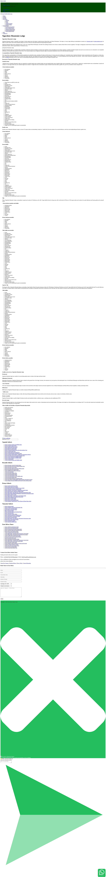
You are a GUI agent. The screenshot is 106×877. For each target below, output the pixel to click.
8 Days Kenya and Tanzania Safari (11, 500)
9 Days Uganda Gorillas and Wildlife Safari (13, 444)
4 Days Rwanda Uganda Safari (11, 542)
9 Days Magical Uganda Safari (11, 447)
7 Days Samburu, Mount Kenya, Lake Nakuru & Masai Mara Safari (18, 501)
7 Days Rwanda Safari (9, 471)
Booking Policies (12, 563)
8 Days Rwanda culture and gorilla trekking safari (14, 468)
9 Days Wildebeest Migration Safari (12, 526)
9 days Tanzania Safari (9, 506)
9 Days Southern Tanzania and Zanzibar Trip (13, 507)
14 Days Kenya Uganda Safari (11, 546)
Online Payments (6, 5)
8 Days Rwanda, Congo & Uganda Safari (13, 465)
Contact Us (5, 33)
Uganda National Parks (9, 26)
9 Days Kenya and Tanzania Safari (11, 528)
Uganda (4, 17)
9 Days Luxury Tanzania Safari (11, 508)
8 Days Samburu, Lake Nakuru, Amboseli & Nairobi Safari (16, 490)
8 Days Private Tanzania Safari (11, 517)
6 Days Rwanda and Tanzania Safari (12, 539)
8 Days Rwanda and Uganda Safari (12, 469)
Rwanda (4, 18)
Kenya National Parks (9, 28)
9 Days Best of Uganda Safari (10, 449)
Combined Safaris (8, 23)
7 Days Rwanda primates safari (11, 474)
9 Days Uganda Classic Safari (10, 445)
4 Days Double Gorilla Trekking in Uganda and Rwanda (16, 543)
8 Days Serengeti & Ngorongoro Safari (12, 516)
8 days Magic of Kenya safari (10, 494)
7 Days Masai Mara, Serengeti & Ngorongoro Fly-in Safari (16, 534)
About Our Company (4, 563)
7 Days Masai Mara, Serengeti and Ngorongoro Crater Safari (16, 533)
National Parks (6, 25)
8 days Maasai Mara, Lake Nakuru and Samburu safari (15, 495)
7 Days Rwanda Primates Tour (11, 472)
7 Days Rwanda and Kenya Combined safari (13, 478)
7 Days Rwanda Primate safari (11, 477)
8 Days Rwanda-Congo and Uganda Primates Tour (15, 455)
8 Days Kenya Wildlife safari (10, 497)
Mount (7, 57)
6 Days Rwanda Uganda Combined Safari (13, 536)
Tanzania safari (90, 41)
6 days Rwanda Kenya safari (10, 537)
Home (4, 15)
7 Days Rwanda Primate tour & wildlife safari (14, 476)
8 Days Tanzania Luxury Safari (11, 514)
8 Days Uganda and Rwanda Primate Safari (13, 529)
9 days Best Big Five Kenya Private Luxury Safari (14, 488)
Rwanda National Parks (10, 30)
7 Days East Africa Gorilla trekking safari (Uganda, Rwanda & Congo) (18, 479)
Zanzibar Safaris (8, 24)
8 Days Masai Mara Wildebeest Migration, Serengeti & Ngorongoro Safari (19, 493)
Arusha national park (98, 41)
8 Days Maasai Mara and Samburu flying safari (14, 496)
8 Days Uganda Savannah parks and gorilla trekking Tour (16, 450)
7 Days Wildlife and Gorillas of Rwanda (12, 470)
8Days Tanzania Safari (9, 510)
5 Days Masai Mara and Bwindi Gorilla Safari (14, 541)
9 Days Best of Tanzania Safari (11, 509)
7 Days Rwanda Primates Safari (11, 475)
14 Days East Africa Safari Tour (11, 547)
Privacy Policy (19, 563)
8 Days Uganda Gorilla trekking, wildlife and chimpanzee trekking (18, 454)
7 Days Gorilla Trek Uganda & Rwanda (12, 535)
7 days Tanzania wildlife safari (11, 521)
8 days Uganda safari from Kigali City (12, 452)
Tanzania (7, 20)
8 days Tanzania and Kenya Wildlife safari (13, 489)
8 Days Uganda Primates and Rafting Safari (13, 453)
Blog (4, 10)
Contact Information (27, 563)
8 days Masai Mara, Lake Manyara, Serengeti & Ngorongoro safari (18, 492)
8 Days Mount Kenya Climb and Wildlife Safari (14, 491)
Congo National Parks (9, 31)
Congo (6, 22)
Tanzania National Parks (10, 29)
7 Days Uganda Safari (9, 458)
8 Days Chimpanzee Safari (10, 520)
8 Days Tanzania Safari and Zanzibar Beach (13, 511)
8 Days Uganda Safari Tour (10, 451)
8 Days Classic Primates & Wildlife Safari (13, 457)
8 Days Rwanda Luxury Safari (11, 467)
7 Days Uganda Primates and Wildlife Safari (13, 460)
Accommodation (6, 9)
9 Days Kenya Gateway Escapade (11, 486)
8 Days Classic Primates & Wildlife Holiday (13, 456)
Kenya (6, 21)
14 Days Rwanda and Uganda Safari (12, 545)
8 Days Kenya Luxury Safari (10, 499)
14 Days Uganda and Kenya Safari (11, 544)
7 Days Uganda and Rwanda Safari (12, 532)
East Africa (5, 19)
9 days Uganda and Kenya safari (11, 446)
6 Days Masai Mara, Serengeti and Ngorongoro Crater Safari (16, 540)
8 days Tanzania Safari (9, 513)
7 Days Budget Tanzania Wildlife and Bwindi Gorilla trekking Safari (18, 480)
